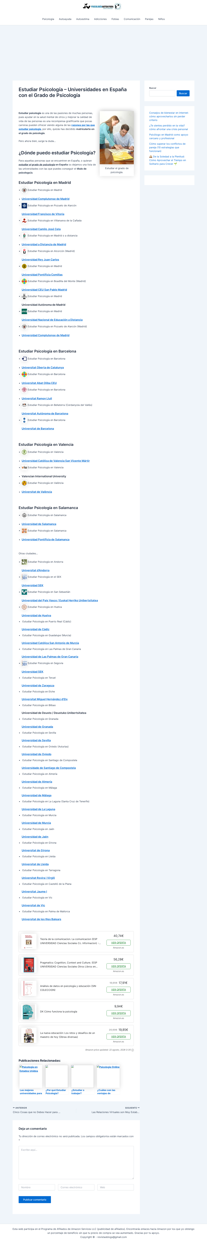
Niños (161, 19)
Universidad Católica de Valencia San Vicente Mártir (56, 460)
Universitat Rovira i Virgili (38, 877)
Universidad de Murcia (36, 822)
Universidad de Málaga (36, 795)
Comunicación (132, 19)
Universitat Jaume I (34, 891)
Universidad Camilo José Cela (41, 229)
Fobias (115, 19)
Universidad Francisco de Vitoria (43, 214)
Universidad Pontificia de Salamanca (45, 539)
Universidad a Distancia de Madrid (44, 244)
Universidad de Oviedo (36, 754)
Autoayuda (65, 19)
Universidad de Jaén (35, 836)
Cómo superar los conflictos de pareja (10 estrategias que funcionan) (167, 147)
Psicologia (48, 19)
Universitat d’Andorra (35, 570)
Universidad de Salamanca (39, 524)
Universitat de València (37, 491)
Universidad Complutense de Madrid (45, 198)
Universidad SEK (32, 585)
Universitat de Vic (33, 905)
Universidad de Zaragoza (38, 685)
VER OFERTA (118, 942)
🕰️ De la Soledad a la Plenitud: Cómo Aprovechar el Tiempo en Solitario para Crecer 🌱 (167, 160)
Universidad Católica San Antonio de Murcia (50, 643)
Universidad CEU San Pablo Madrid (44, 289)
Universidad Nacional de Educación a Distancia (52, 319)
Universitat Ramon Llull (37, 398)
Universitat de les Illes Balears (41, 919)
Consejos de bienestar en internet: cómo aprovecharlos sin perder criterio (169, 116)
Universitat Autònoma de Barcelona (45, 413)
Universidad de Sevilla (36, 740)
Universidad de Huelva (36, 615)
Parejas (149, 19)
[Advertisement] (103, 48)
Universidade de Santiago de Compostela (49, 767)
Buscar (152, 88)
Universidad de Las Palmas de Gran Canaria (50, 656)
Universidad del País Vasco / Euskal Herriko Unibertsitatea (60, 600)
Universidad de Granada (37, 726)
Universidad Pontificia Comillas (42, 274)
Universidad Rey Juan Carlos (40, 259)
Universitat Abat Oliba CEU (39, 383)
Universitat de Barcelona (38, 428)
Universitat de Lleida (35, 864)
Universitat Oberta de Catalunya (43, 367)
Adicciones (100, 19)
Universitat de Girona (36, 850)
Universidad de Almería (37, 781)
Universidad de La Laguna (38, 809)
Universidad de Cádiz (35, 629)
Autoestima (82, 19)
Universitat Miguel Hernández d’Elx (45, 699)
